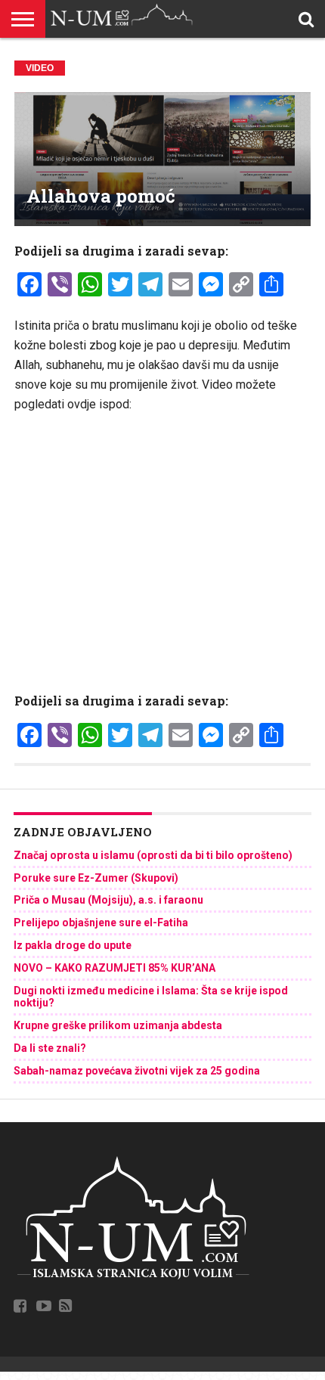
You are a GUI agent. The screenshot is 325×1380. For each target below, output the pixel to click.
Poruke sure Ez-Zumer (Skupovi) (96, 878)
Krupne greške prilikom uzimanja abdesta (118, 1025)
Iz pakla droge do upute (73, 945)
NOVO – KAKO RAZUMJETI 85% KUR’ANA (114, 968)
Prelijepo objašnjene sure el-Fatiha (101, 922)
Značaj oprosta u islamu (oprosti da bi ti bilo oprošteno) (153, 855)
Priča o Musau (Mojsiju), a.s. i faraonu (108, 900)
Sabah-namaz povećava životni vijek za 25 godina (137, 1071)
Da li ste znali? (50, 1048)
